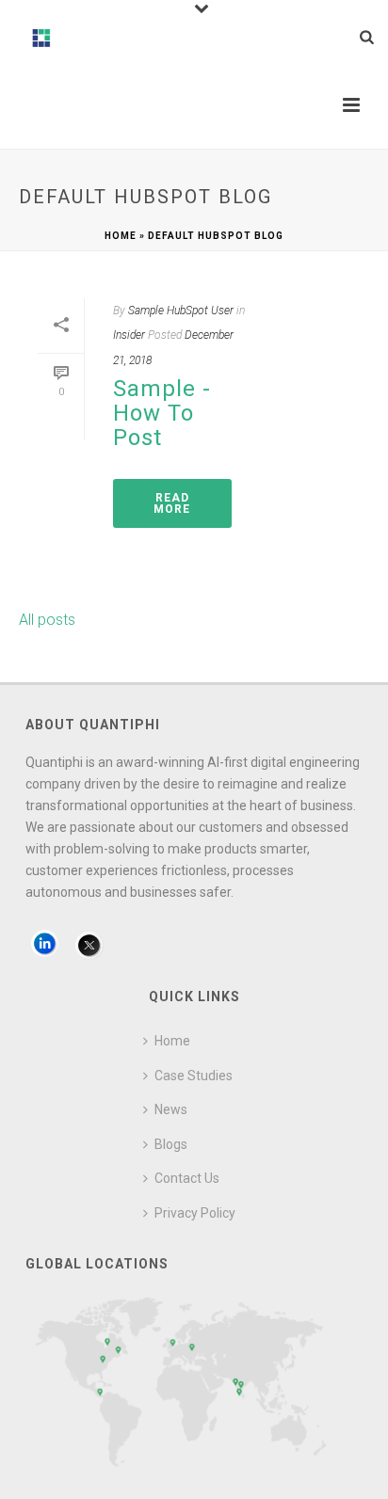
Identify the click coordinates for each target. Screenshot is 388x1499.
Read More (172, 503)
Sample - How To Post (162, 413)
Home (121, 236)
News (170, 1109)
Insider (129, 335)
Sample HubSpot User (181, 310)
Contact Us (186, 1178)
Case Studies (193, 1075)
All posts (47, 620)
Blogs (170, 1144)
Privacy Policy (194, 1212)
